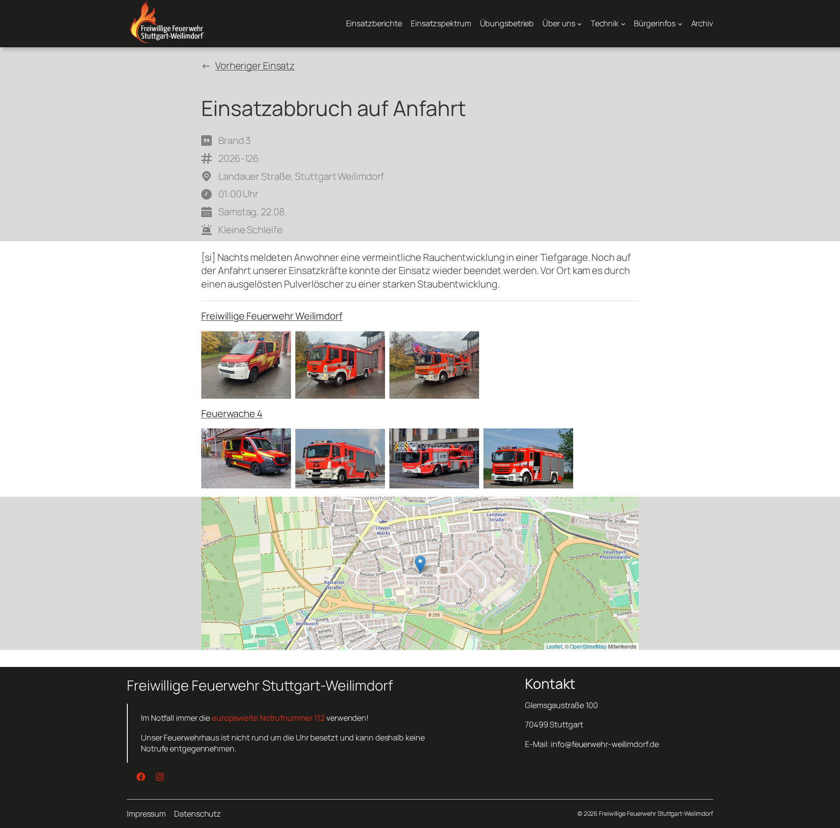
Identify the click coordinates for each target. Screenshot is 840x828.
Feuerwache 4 (231, 413)
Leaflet (554, 646)
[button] (420, 564)
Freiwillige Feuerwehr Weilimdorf (272, 316)
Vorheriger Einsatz (255, 65)
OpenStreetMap (588, 646)
